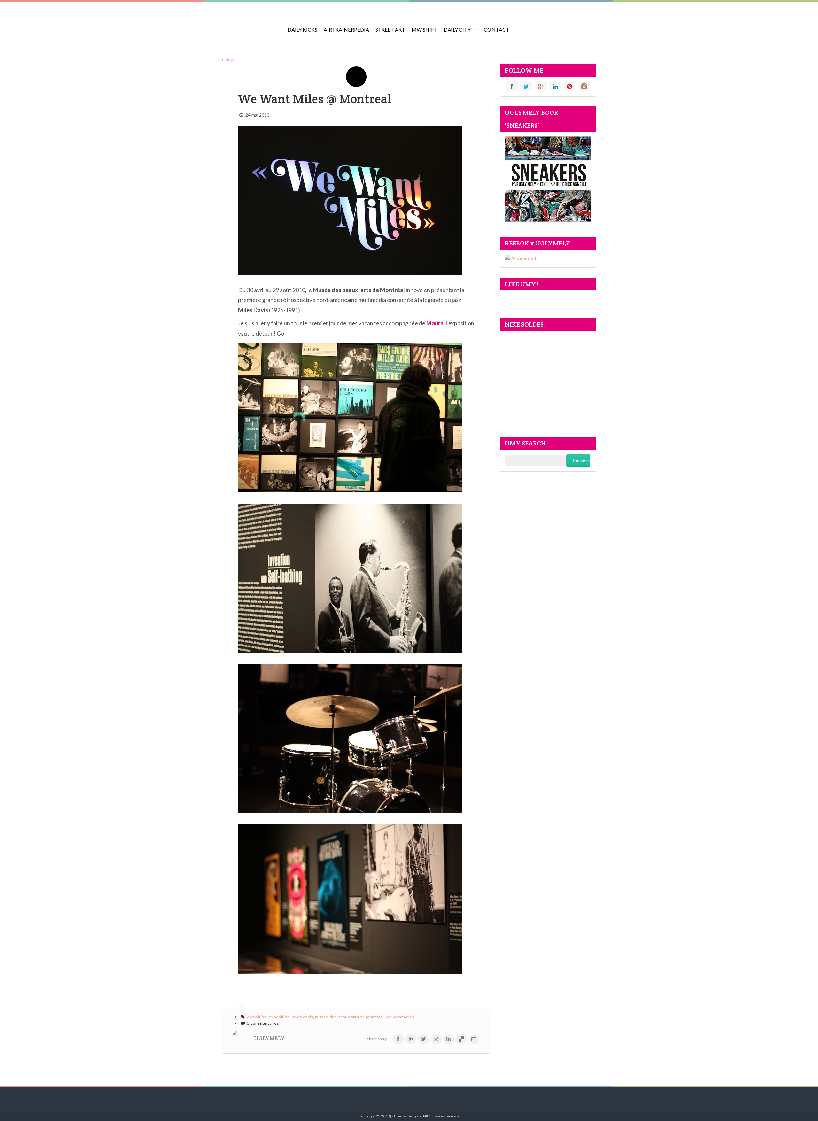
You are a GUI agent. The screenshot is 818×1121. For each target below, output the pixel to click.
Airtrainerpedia (346, 30)
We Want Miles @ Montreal (314, 99)
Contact (496, 30)
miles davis (302, 1016)
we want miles (400, 1016)
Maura (435, 323)
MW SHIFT (424, 30)
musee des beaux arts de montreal (349, 1016)
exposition (279, 1016)
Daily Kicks (302, 30)
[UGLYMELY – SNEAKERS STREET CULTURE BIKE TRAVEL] (251, 26)
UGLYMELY (269, 1038)
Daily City (457, 30)
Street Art (390, 30)
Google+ (231, 59)
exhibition (257, 1016)
